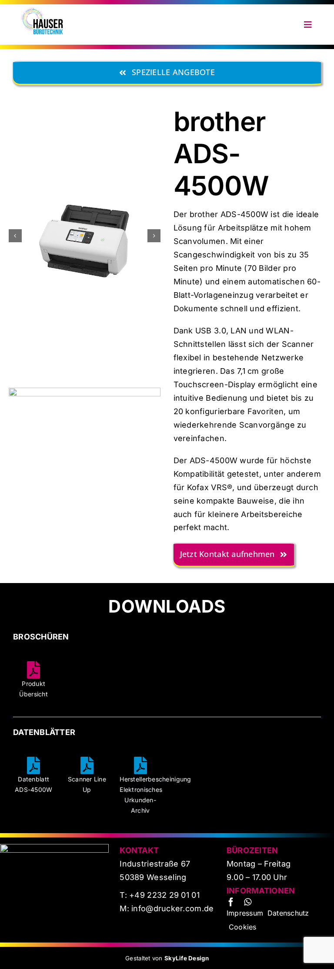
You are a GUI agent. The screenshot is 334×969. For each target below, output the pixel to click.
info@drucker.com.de (171, 908)
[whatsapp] (247, 902)
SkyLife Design (186, 958)
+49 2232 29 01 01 (164, 895)
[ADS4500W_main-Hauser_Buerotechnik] (84, 391)
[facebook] (231, 902)
